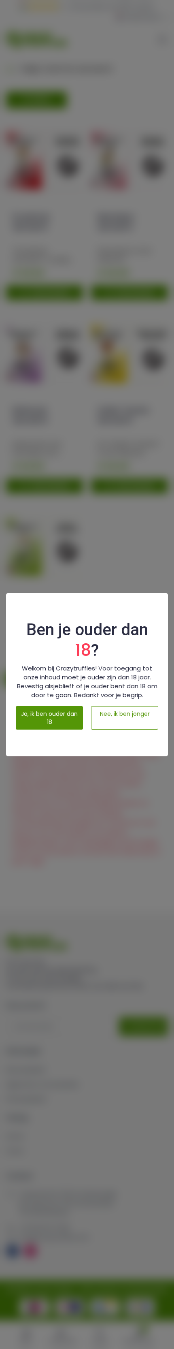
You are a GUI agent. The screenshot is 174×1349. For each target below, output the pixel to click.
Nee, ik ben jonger (125, 714)
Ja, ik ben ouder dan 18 (49, 718)
